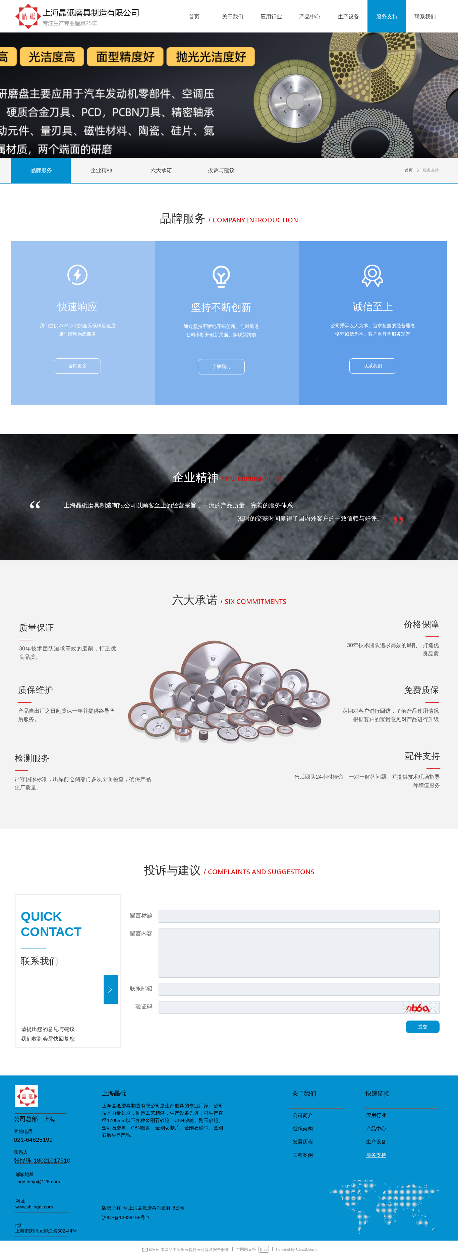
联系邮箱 (141, 988)
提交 (422, 1026)
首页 (409, 170)
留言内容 (141, 933)
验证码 (144, 1006)
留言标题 (141, 915)
